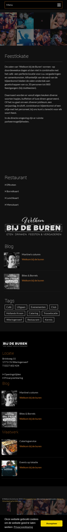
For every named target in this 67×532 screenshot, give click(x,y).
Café (8, 306)
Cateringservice (27, 441)
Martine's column (31, 254)
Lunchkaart (12, 197)
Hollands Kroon (14, 313)
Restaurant (33, 319)
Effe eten (11, 184)
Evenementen (38, 306)
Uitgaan (21, 306)
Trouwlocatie (51, 313)
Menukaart (12, 204)
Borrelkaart (12, 191)
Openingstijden (12, 374)
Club (53, 306)
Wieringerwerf (14, 319)
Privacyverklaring (13, 377)
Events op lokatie (28, 462)
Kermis (49, 319)
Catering (33, 313)
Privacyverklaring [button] (23, 527)
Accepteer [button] (51, 523)
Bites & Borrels (30, 275)
